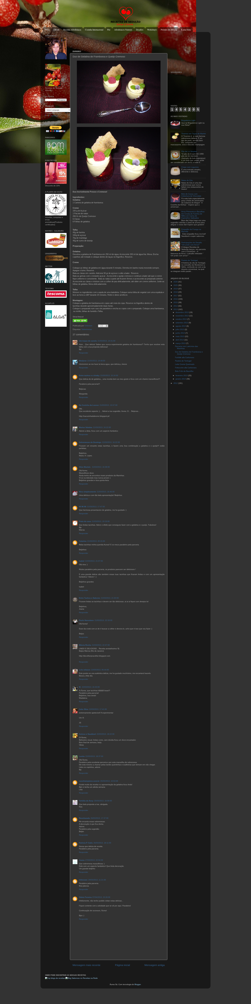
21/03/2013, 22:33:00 (103, 620)
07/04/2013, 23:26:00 (101, 897)
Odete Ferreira (85, 897)
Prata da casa (85, 521)
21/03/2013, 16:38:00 (101, 467)
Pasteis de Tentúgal (189, 260)
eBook (56, 29)
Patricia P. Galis (86, 843)
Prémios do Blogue (169, 29)
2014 (175, 306)
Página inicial (122, 965)
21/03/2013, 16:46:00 (106, 492)
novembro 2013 (182, 316)
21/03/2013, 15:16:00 (109, 375)
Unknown (89, 326)
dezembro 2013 (182, 312)
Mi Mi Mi (82, 507)
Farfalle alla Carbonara (184, 357)
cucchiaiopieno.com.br (89, 781)
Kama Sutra (186, 29)
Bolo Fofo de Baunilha (184, 371)
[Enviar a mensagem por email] (99, 326)
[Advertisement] (120, 40)
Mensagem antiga (154, 965)
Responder (83, 353)
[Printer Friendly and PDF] (80, 322)
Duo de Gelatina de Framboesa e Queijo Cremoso (189, 353)
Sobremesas (86, 329)
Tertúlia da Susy (86, 801)
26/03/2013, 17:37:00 (99, 818)
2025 (175, 285)
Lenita (82, 756)
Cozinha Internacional (94, 29)
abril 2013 (180, 340)
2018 (175, 292)
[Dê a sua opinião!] (102, 326)
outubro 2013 (181, 319)
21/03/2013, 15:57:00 (108, 405)
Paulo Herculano (86, 620)
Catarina (82, 541)
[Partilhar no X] (104, 326)
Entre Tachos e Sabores (89, 598)
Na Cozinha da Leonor (89, 405)
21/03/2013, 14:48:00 (96, 361)
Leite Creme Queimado (184, 364)
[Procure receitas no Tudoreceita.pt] (55, 978)
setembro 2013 (182, 323)
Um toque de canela (88, 341)
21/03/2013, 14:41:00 (106, 341)
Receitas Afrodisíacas (72, 29)
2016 (175, 299)
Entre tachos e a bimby (89, 375)
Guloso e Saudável (87, 734)
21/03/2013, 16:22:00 (102, 427)
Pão (108, 29)
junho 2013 (180, 333)
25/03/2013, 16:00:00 (103, 801)
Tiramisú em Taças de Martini (193, 134)
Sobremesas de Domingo (90, 442)
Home (47, 29)
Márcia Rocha (85, 645)
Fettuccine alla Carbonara (185, 368)
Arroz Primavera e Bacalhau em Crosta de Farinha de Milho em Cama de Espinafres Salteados (193, 215)
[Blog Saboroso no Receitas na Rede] (81, 978)
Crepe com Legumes (190, 167)
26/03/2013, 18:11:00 (102, 843)
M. (80, 687)
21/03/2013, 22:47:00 (101, 645)
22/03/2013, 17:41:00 (98, 709)
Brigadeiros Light (188, 120)
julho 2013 (180, 329)
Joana (81, 860)
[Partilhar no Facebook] (106, 326)
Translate (54, 116)
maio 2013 (180, 336)
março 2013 (181, 343)
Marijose (83, 361)
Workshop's (152, 29)
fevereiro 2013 (182, 375)
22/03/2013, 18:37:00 (94, 756)
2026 (175, 282)
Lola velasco (84, 670)
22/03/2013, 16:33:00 (91, 687)
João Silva (83, 709)
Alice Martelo (85, 467)
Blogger (138, 984)
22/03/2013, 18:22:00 (105, 734)
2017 (175, 296)
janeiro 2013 (181, 379)
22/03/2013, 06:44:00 (100, 670)
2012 (175, 383)
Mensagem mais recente (86, 965)
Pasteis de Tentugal (183, 361)
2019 (175, 289)
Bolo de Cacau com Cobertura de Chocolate (191, 195)
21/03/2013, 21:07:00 (94, 561)
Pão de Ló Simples (189, 151)
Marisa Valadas (85, 427)
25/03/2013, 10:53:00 (109, 781)
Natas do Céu (187, 180)
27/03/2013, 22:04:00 (94, 860)
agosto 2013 (181, 326)
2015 (175, 302)
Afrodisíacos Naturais (123, 29)
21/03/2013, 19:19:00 (101, 521)
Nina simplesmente (87, 492)
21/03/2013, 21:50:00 (110, 598)
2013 (175, 309)
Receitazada (84, 818)
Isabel (81, 561)
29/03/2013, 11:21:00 (97, 880)
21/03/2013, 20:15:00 (96, 541)
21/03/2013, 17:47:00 (96, 507)
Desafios (139, 29)
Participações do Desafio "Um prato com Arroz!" (191, 244)
